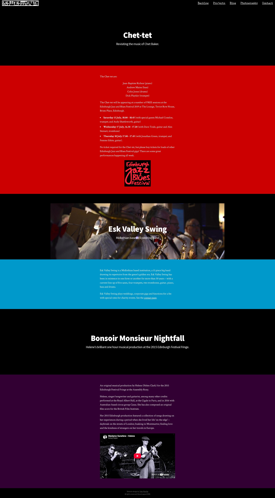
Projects (219, 3)
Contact (267, 3)
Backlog (203, 3)
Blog (233, 3)
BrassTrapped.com (20, 3)
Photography (249, 3)
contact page (150, 297)
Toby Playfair (144, 491)
